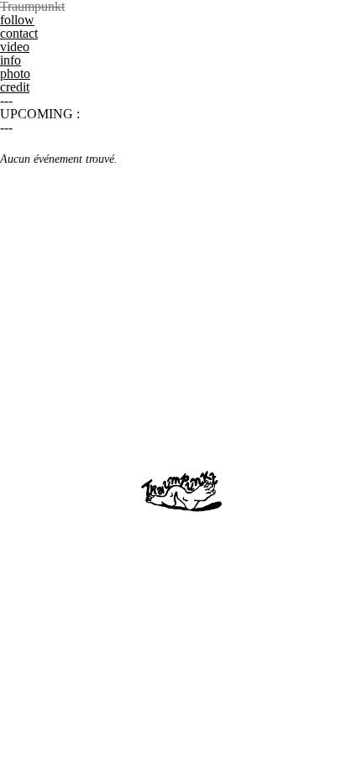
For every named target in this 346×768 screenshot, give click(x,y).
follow (17, 20)
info (10, 60)
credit (14, 87)
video (14, 46)
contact (19, 33)
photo (15, 73)
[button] (173, 6)
